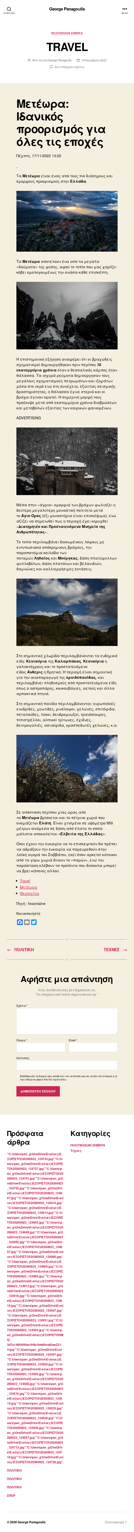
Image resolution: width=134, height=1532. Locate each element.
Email (73, 1040)
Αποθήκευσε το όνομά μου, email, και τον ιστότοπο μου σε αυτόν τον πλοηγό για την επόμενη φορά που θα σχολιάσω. (68, 1077)
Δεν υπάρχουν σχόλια (69, 67)
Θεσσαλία (29, 893)
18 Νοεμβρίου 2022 (93, 60)
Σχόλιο (21, 1005)
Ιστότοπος (22, 1058)
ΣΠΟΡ (11, 1495)
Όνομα (21, 1040)
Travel (25, 880)
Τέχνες (75, 1150)
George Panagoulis (67, 9)
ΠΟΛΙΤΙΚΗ (14, 1470)
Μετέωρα (28, 887)
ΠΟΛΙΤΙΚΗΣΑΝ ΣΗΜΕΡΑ (67, 33)
